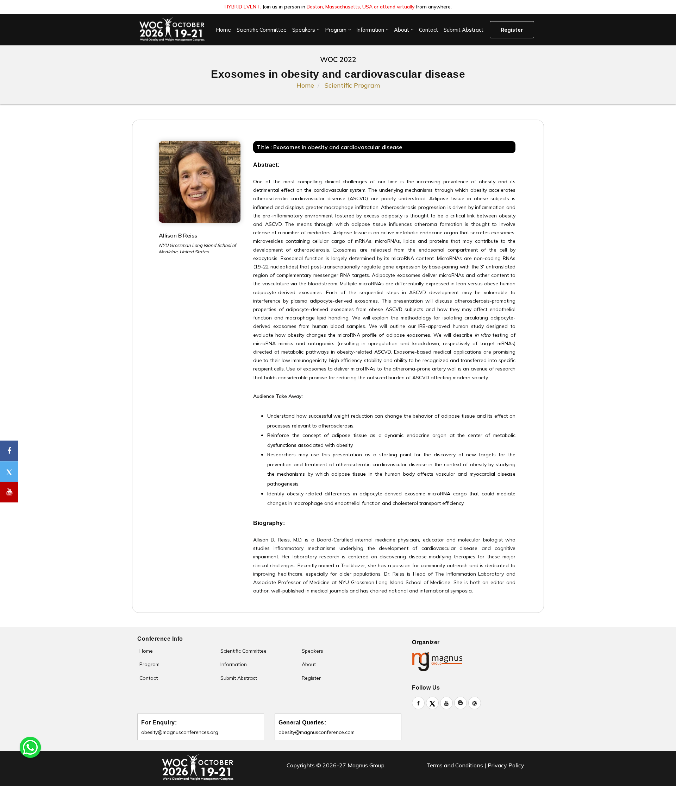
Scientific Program (352, 85)
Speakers (303, 29)
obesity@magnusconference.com (316, 732)
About (401, 29)
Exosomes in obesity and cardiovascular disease (337, 147)
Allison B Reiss (178, 235)
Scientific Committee (262, 29)
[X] (432, 703)
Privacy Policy (506, 765)
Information (370, 29)
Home (223, 29)
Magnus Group (366, 765)
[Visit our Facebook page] (9, 451)
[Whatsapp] (30, 746)
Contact (428, 29)
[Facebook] (418, 703)
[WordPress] (474, 703)
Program (335, 29)
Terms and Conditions (454, 765)
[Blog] (460, 703)
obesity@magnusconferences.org (179, 732)
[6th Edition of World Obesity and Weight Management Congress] (171, 29)
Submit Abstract (463, 29)
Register (512, 29)
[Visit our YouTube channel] (9, 492)
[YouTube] (446, 703)
